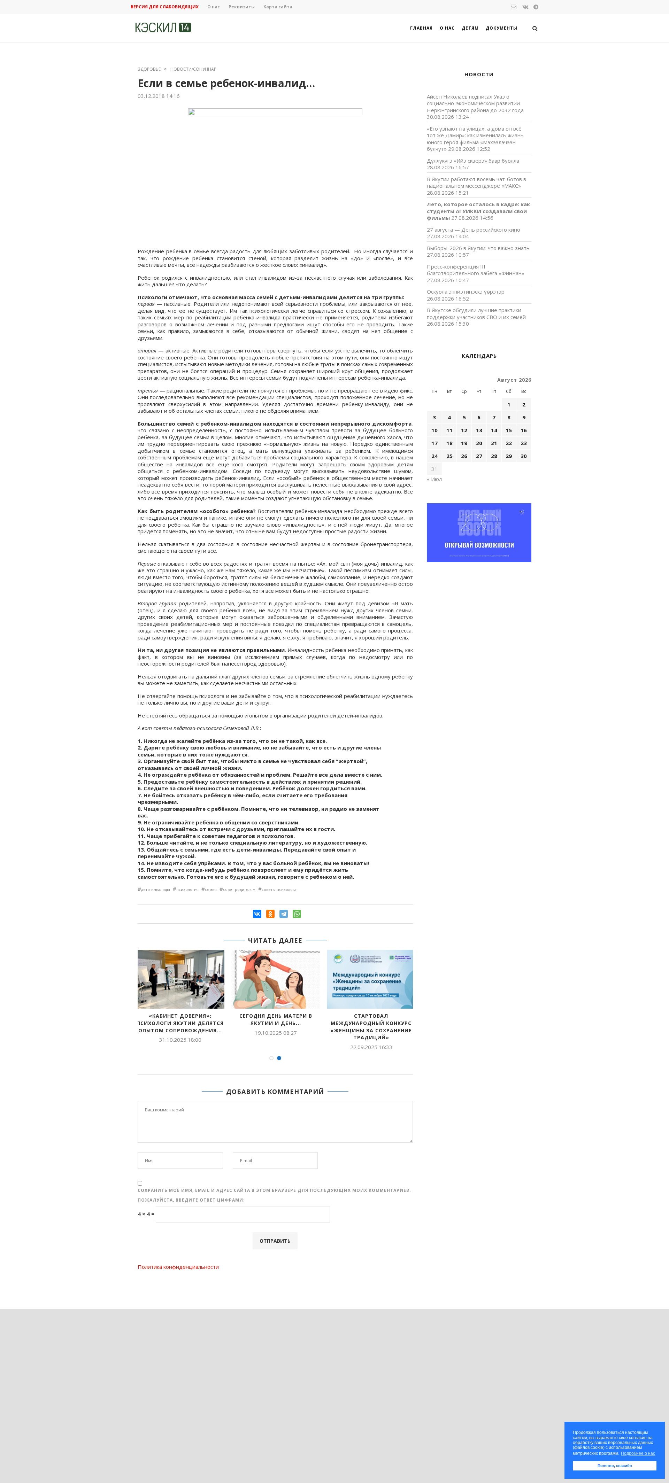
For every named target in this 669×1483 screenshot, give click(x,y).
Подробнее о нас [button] (638, 1453)
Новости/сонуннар (193, 69)
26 (464, 455)
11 (449, 430)
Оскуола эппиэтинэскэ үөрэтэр (466, 291)
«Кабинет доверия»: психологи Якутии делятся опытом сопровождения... (180, 1022)
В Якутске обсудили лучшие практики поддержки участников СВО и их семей (476, 313)
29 (509, 455)
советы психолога (279, 889)
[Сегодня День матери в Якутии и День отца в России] (275, 979)
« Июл (434, 478)
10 (434, 430)
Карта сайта (277, 7)
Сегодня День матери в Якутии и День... (275, 1019)
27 (479, 455)
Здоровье (149, 69)
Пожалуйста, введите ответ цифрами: (191, 1200)
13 (479, 430)
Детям (470, 28)
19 (464, 443)
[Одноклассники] (270, 914)
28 (494, 455)
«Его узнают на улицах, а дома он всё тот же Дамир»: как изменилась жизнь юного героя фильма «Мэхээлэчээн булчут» (475, 139)
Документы (501, 28)
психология (187, 889)
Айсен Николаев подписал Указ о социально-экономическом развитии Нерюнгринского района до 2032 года (475, 103)
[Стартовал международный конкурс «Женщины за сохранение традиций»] (371, 979)
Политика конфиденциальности (178, 1266)
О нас (213, 7)
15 (509, 430)
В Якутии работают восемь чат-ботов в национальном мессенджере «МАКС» (476, 182)
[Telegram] (283, 914)
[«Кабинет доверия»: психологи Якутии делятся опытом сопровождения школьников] (180, 979)
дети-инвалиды (155, 889)
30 (524, 455)
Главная (421, 28)
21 (494, 443)
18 (449, 443)
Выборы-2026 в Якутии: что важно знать (478, 247)
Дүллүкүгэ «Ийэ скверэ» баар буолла (473, 160)
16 (524, 430)
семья (211, 889)
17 (434, 443)
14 (494, 430)
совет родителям (239, 889)
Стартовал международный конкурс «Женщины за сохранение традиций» (371, 1026)
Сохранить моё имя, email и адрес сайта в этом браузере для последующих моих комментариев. (274, 1190)
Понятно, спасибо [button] (615, 1465)
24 (434, 455)
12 (464, 430)
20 (479, 443)
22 (509, 443)
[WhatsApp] (297, 914)
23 (524, 443)
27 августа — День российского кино (473, 229)
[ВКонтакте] (257, 914)
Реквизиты (242, 7)
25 (449, 455)
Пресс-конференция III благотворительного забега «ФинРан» (475, 270)
